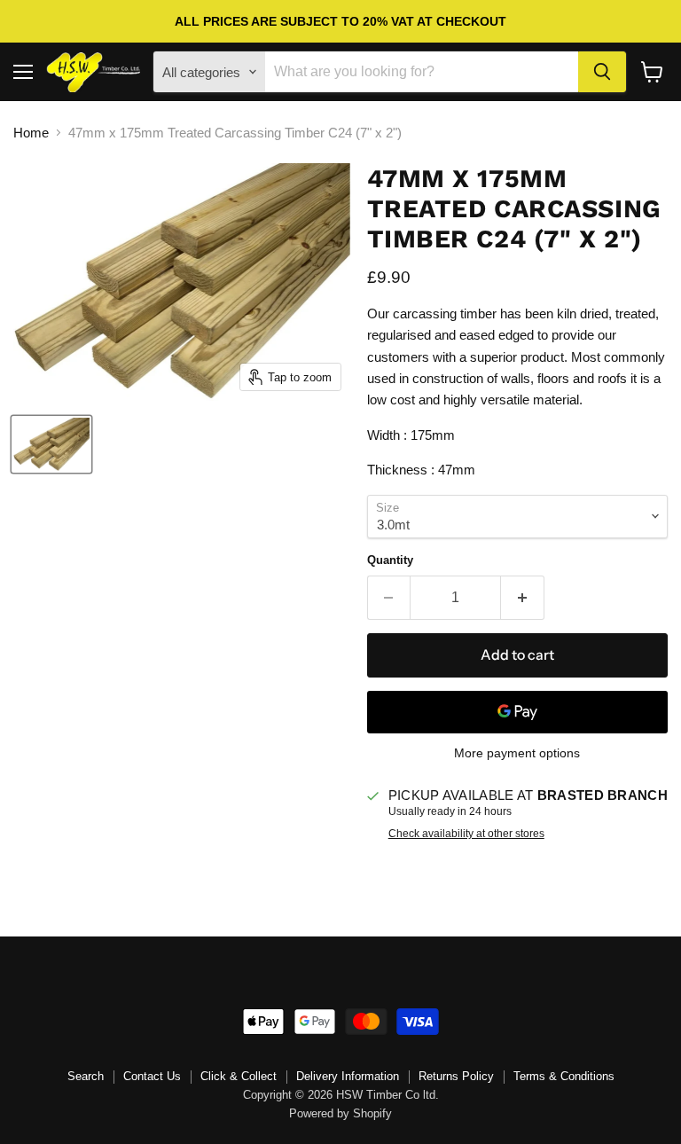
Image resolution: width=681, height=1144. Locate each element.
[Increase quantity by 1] (522, 598)
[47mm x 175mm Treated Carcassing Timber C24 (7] (51, 444)
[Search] (602, 71)
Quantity (390, 560)
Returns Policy (456, 1076)
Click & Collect (238, 1076)
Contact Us (152, 1076)
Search (85, 1076)
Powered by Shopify (340, 1113)
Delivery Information (347, 1076)
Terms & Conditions (563, 1076)
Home (31, 132)
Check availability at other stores (466, 833)
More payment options (517, 753)
